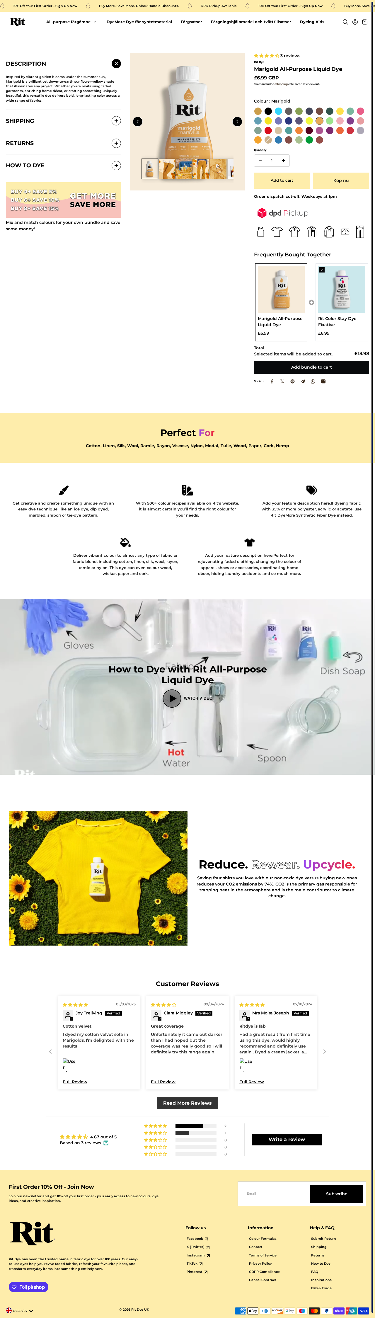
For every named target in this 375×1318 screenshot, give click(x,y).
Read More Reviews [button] (187, 1103)
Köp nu (341, 180)
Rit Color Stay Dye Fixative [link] (337, 321)
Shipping (281, 84)
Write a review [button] (287, 1139)
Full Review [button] (75, 1081)
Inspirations (321, 1280)
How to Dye (320, 1264)
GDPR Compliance (264, 1272)
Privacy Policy (260, 1264)
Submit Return (323, 1239)
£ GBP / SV (20, 1310)
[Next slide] (237, 122)
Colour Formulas (263, 1239)
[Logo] (17, 22)
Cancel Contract (262, 1280)
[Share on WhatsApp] (313, 381)
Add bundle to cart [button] (311, 367)
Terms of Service (263, 1255)
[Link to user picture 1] (70, 1065)
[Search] (345, 22)
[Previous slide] (138, 122)
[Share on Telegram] (303, 381)
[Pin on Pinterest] (292, 381)
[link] (281, 289)
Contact (255, 1247)
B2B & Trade (321, 1288)
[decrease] (260, 160)
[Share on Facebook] (272, 381)
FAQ (314, 1272)
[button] (267, 55)
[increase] (283, 160)
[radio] (258, 111)
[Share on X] (282, 381)
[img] (75, 1004)
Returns (318, 1255)
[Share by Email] (323, 381)
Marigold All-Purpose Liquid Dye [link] (280, 321)
